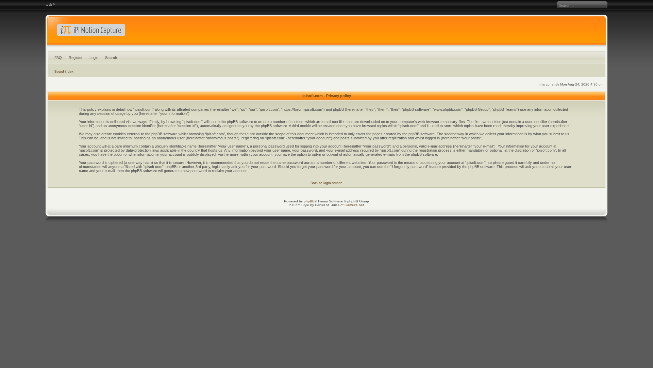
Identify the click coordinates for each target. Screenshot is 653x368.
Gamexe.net (354, 205)
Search (111, 58)
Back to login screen (326, 183)
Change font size (50, 5)
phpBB (309, 201)
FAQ (58, 58)
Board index (63, 71)
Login (93, 58)
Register (76, 58)
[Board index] (326, 32)
